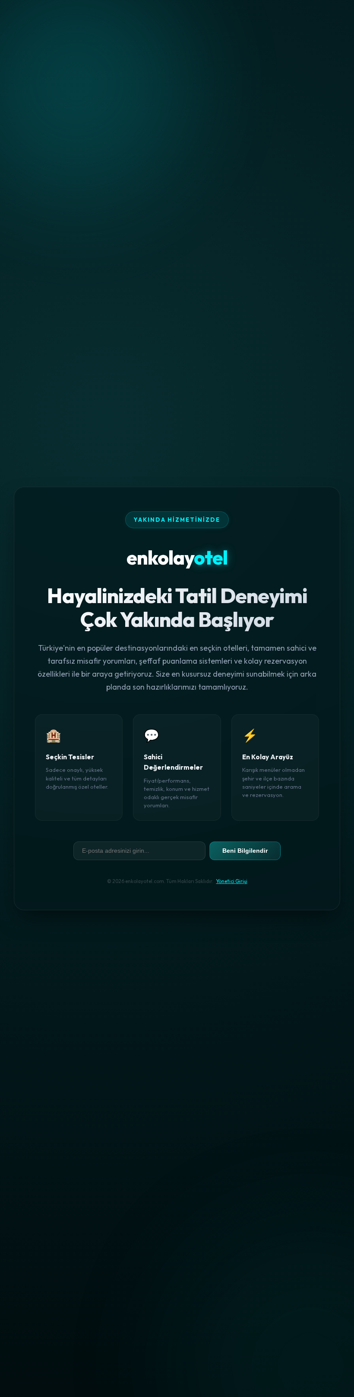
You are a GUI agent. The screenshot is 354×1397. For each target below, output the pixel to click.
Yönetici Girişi (231, 881)
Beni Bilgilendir (245, 850)
